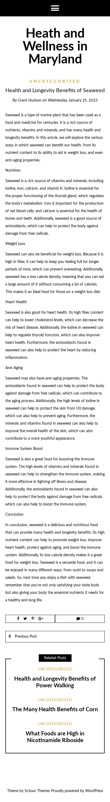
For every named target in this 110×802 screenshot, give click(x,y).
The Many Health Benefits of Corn (55, 709)
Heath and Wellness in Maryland (55, 46)
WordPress (94, 791)
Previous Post (25, 636)
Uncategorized (55, 82)
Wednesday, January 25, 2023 (72, 100)
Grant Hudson (29, 100)
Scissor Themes (37, 791)
